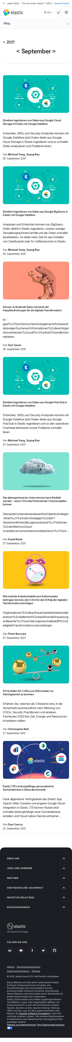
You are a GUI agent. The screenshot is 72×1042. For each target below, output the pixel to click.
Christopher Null (18, 729)
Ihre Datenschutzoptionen (51, 1024)
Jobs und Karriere (19, 868)
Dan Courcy (15, 824)
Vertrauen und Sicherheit (25, 887)
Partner (12, 878)
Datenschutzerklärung (18, 971)
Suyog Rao (33, 154)
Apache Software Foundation (34, 1013)
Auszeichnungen (18, 907)
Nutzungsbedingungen (28, 967)
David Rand (15, 539)
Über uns (13, 858)
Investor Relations (20, 897)
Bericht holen (62, 3)
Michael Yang (16, 154)
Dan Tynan (14, 345)
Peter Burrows (17, 633)
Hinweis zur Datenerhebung (21, 1024)
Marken (11, 967)
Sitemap (36, 971)
